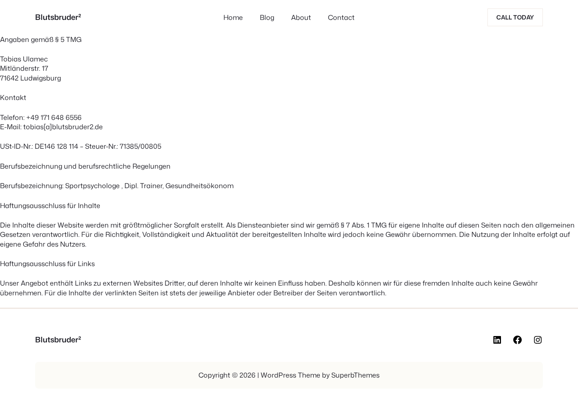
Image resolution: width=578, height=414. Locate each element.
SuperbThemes (355, 375)
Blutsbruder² (58, 16)
